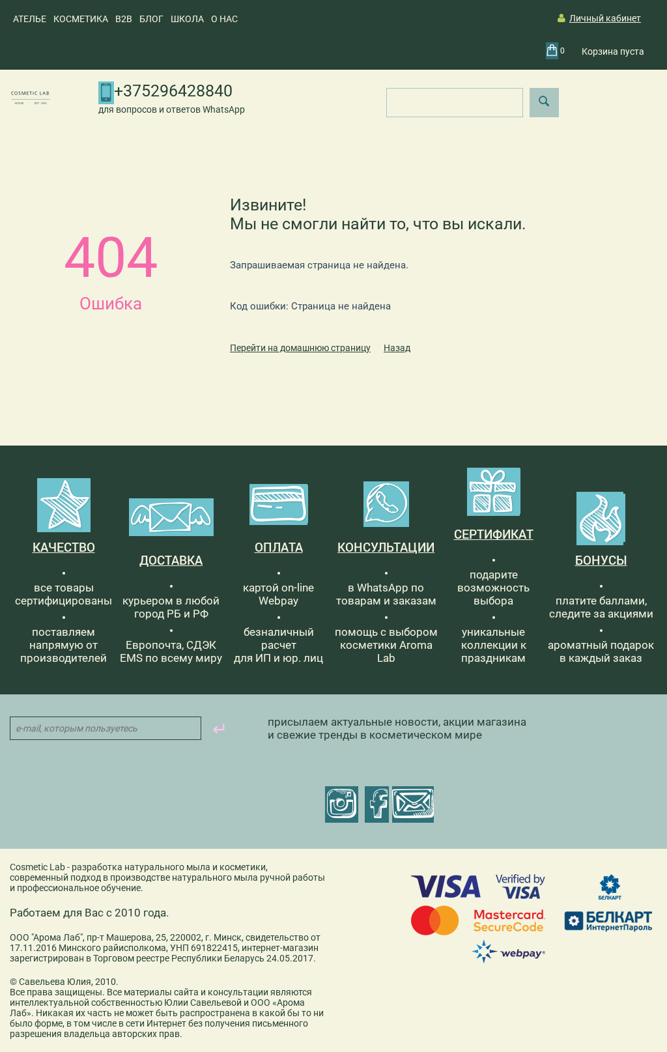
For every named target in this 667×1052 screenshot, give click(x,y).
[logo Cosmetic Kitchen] (30, 96)
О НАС (224, 19)
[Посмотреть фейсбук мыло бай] (377, 804)
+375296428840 (173, 90)
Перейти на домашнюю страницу (300, 348)
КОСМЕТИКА (80, 19)
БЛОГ (151, 19)
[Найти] (544, 102)
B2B (123, 19)
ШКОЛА (187, 19)
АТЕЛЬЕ (29, 19)
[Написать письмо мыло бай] (413, 804)
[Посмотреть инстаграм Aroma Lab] (341, 804)
